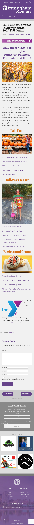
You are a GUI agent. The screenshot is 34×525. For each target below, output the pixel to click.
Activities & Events (24, 492)
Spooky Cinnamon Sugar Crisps (12, 285)
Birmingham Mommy (16, 519)
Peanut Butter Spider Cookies (11, 276)
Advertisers (10, 496)
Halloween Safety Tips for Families (13, 247)
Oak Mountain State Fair (9, 175)
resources (11, 332)
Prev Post (8, 394)
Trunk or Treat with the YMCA (11, 227)
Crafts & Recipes (24, 494)
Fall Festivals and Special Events (12, 166)
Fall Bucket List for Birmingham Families (14, 162)
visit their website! (16, 323)
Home (6, 2)
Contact (25, 2)
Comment (5, 350)
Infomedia (20, 523)
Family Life (24, 496)
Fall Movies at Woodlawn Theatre (12, 170)
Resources (24, 499)
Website (4, 374)
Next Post (25, 394)
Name (4, 367)
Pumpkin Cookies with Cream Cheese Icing (16, 280)
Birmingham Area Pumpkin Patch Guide (15, 157)
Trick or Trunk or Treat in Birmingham (14, 235)
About (11, 2)
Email (4, 371)
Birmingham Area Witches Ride (12, 231)
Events (17, 2)
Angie (28, 34)
